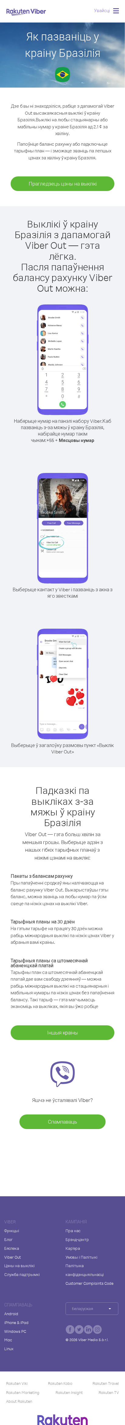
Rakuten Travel (106, 1383)
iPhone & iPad (16, 1322)
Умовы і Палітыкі (81, 1257)
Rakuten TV (109, 1392)
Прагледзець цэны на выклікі (63, 183)
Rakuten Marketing (22, 1392)
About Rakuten (19, 1401)
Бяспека (11, 1248)
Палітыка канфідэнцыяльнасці (85, 1270)
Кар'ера (73, 1248)
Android (11, 1313)
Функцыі (11, 1230)
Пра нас (73, 1230)
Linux (8, 1348)
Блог (8, 1239)
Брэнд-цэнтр (77, 1239)
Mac (8, 1339)
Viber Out (12, 1257)
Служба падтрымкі (22, 1274)
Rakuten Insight (69, 1392)
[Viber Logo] (26, 12)
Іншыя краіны (62, 1032)
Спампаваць (62, 1121)
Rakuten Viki (17, 1383)
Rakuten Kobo (60, 1383)
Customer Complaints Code (89, 1283)
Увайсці (102, 10)
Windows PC (15, 1331)
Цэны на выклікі (19, 1265)
